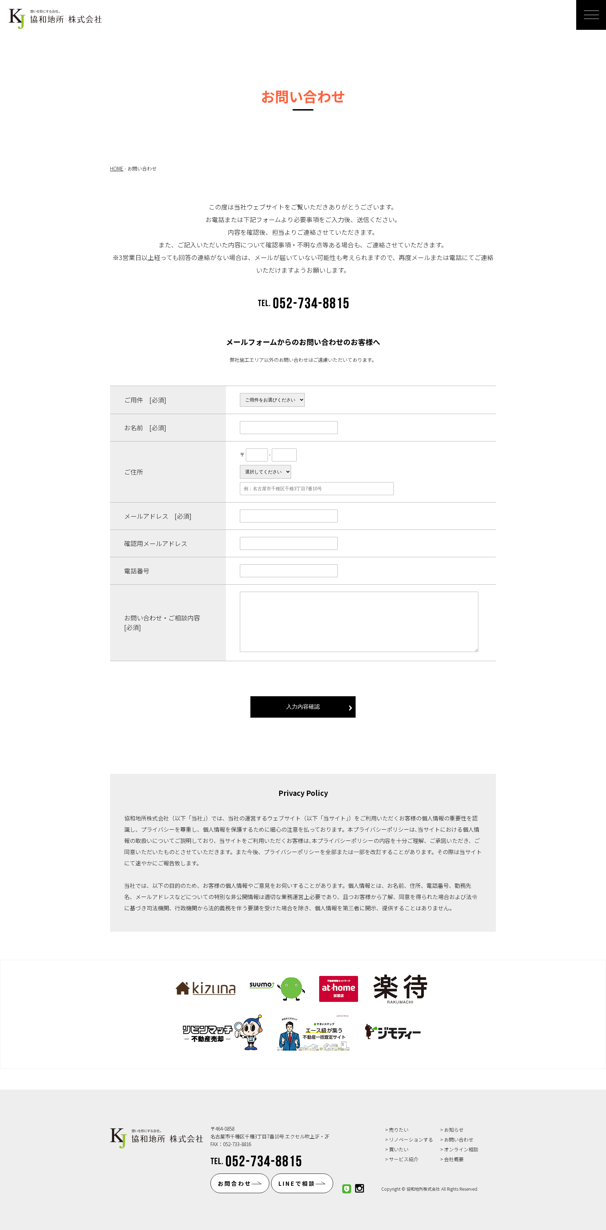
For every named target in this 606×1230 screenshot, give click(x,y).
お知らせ (454, 1129)
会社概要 (454, 1159)
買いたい (399, 1149)
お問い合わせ (458, 1139)
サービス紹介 (403, 1159)
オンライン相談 (461, 1149)
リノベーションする (411, 1139)
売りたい (399, 1129)
